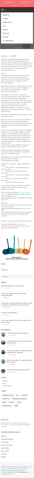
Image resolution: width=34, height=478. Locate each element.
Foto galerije (4, 442)
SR (11, 5)
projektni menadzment (20, 399)
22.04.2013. (13, 56)
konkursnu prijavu (24, 192)
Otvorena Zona (8, 41)
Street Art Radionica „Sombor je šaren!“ (13, 286)
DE (15, 5)
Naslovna (6, 15)
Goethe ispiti (5, 448)
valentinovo (6, 399)
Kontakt (6, 37)
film (17, 395)
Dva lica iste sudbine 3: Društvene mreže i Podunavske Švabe (13, 294)
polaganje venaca (7, 395)
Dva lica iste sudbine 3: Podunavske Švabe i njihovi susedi (20, 361)
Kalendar (3, 44)
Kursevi (5, 30)
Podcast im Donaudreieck (9, 313)
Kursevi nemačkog (6, 445)
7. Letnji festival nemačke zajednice (17, 333)
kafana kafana (6, 406)
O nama (5, 19)
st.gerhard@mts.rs (8, 2)
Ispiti (4, 26)
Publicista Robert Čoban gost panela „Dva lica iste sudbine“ (19, 342)
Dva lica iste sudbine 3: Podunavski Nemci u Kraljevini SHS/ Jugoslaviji (19, 351)
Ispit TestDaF (5, 451)
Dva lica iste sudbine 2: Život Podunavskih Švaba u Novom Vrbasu (16, 321)
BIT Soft (11, 474)
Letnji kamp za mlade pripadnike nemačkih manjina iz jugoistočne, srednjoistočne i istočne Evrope (16, 304)
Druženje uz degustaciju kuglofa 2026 (18, 370)
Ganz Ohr (6, 33)
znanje (19, 402)
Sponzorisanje (7, 386)
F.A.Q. (4, 383)
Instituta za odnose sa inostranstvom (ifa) (16, 468)
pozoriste (24, 395)
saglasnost (4, 194)
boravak (11, 402)
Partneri (5, 381)
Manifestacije (7, 22)
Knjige (16, 406)
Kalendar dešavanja (7, 439)
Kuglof (4, 402)
